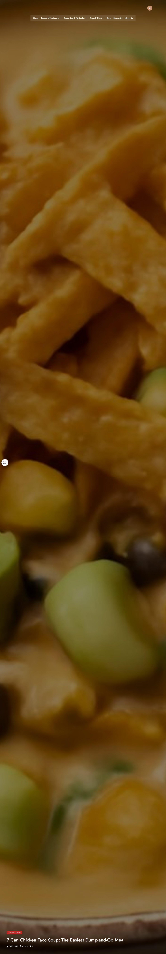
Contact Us (117, 18)
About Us (129, 18)
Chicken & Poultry (14, 932)
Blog (109, 18)
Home (35, 18)
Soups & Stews (96, 18)
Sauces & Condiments (50, 18)
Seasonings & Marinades (74, 18)
